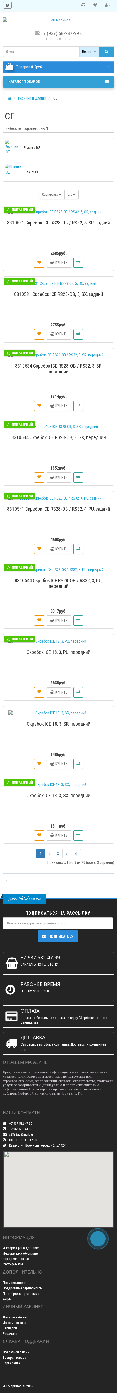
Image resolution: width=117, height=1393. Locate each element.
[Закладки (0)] (95, 5)
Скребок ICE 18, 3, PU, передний (58, 652)
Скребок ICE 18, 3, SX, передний (58, 795)
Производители (14, 1283)
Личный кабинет (15, 1317)
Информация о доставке (21, 1248)
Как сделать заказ (16, 1259)
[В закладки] (39, 263)
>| (76, 854)
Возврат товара (14, 1357)
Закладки (10, 1328)
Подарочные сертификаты (22, 1288)
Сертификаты (13, 1264)
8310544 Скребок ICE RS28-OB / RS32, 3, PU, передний (58, 583)
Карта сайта (11, 1363)
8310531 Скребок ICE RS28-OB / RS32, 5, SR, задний (58, 223)
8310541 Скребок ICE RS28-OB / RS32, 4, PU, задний (58, 509)
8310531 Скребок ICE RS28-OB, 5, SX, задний (58, 294)
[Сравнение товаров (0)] (83, 5)
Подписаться (61, 936)
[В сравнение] (78, 263)
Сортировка (50, 194)
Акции (7, 1299)
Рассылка (10, 1334)
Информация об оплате (20, 1253)
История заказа (14, 1323)
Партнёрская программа (21, 1294)
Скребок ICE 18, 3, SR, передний (58, 724)
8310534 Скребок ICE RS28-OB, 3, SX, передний (58, 437)
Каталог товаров (24, 81)
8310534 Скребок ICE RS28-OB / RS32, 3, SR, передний (58, 368)
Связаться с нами (16, 1352)
